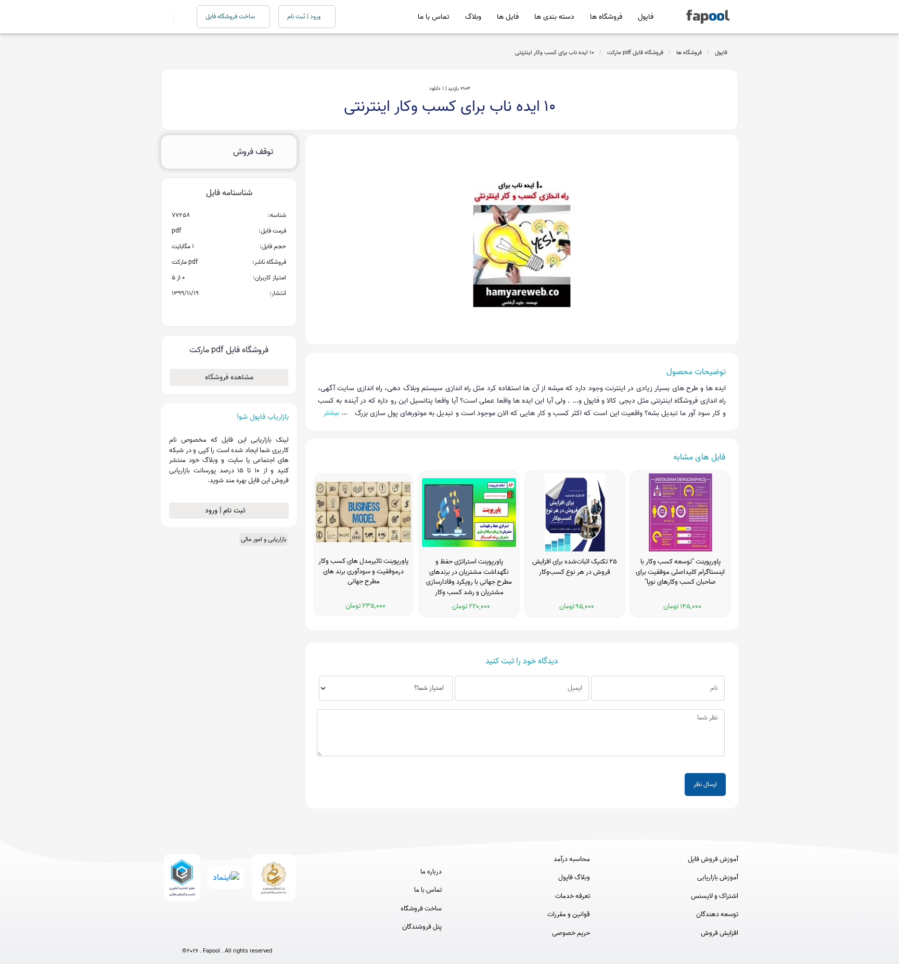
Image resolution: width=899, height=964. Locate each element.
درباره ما (431, 872)
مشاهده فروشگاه (229, 377)
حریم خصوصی (571, 933)
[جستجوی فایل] (178, 16)
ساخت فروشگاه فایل (231, 16)
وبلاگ (473, 16)
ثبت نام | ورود (226, 511)
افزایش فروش (719, 933)
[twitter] (246, 934)
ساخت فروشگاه (421, 909)
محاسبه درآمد (572, 859)
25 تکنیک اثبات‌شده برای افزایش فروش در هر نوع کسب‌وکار (574, 567)
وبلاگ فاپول (574, 877)
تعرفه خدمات (572, 896)
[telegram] (207, 934)
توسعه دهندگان (717, 914)
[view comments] (242, 310)
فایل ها (508, 16)
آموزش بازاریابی (717, 877)
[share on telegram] (215, 310)
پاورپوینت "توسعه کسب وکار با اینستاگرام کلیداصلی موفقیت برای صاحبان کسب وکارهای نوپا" (680, 572)
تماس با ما (434, 16)
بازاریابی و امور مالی (263, 539)
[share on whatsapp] (229, 310)
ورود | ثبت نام (304, 16)
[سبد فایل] (165, 16)
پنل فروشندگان (422, 927)
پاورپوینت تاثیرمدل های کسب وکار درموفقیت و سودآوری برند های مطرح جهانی (363, 571)
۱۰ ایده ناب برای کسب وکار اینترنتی (554, 52)
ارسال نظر (705, 784)
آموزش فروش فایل (713, 859)
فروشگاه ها (606, 16)
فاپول (645, 16)
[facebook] (188, 934)
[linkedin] (265, 934)
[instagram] (227, 934)
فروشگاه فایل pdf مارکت (635, 52)
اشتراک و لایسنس (714, 896)
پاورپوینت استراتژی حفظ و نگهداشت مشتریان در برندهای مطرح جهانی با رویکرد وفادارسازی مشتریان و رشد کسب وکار (469, 577)
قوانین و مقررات (568, 914)
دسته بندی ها (554, 16)
